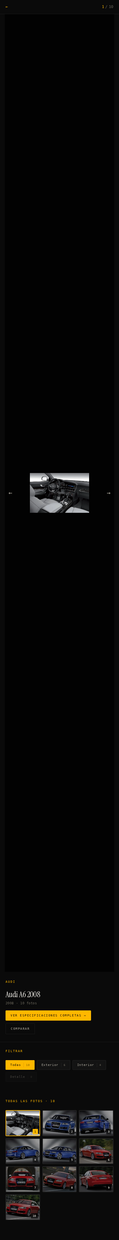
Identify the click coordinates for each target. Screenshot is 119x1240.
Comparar (20, 1029)
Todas (20, 1065)
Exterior (54, 1065)
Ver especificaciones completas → (48, 1015)
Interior (89, 1065)
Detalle (21, 1077)
